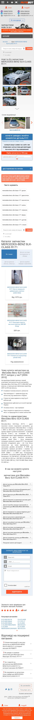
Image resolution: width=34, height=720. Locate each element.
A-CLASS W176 (6, 619)
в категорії (8, 52)
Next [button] (31, 122)
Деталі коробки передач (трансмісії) (25, 262)
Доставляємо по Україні (13, 169)
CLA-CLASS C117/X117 (22, 620)
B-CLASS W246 (6, 623)
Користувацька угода (25, 715)
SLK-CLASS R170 (15, 130)
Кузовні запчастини (25, 693)
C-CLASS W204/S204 (8, 625)
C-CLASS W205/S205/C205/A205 (9, 627)
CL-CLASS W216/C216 (21, 627)
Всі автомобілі (25, 685)
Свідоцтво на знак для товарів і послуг (13, 141)
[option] (15, 125)
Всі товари (9, 254)
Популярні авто (25, 690)
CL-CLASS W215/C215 (21, 624)
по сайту (7, 55)
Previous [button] (2, 122)
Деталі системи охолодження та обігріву (25, 254)
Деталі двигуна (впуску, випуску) (9, 262)
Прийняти (17, 717)
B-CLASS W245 (6, 621)
